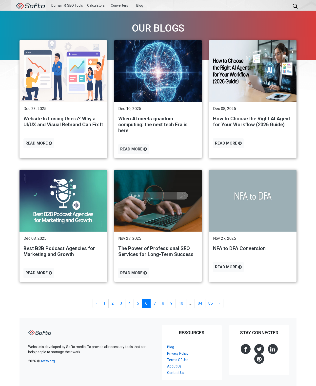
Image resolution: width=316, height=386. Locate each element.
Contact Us (175, 373)
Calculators (96, 5)
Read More (37, 143)
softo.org (47, 361)
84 (200, 303)
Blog (139, 5)
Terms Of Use (178, 360)
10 (181, 303)
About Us (174, 366)
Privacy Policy (177, 353)
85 (210, 303)
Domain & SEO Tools (67, 5)
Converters (119, 5)
